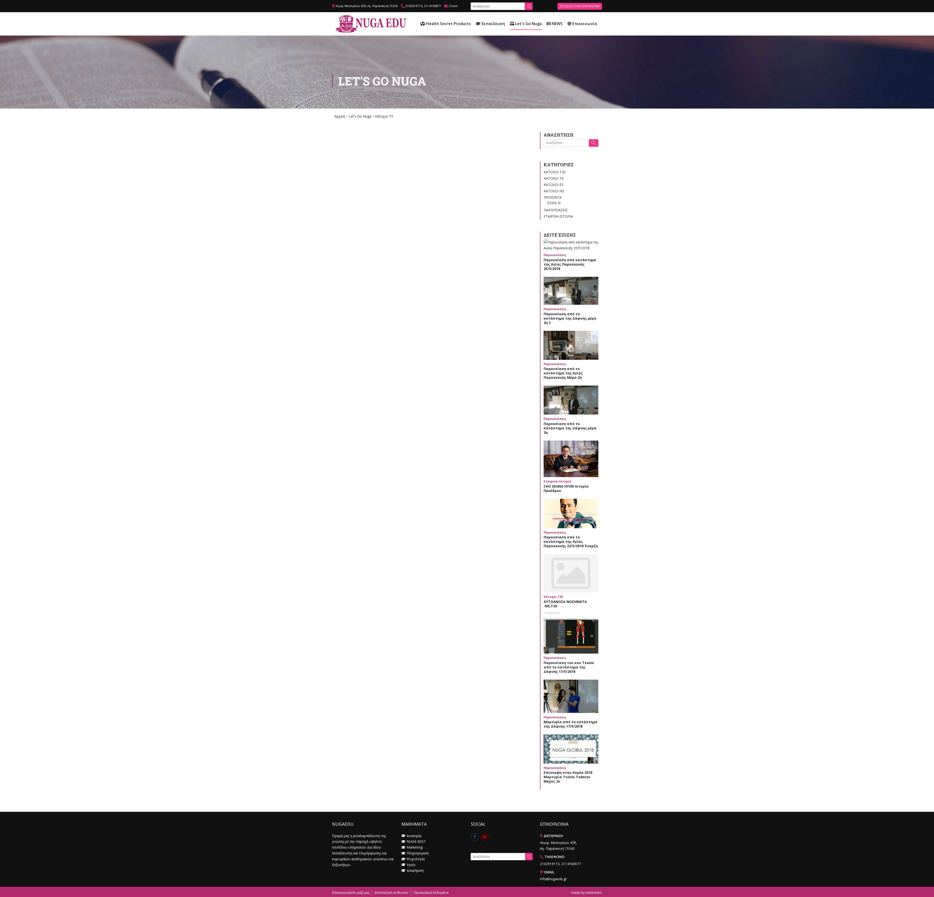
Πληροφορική (418, 853)
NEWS (557, 23)
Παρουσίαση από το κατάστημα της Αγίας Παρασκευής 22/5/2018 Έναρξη (571, 541)
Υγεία (411, 864)
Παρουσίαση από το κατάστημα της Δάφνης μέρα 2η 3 (570, 318)
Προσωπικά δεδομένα (431, 892)
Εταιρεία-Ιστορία (558, 216)
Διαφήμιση (415, 870)
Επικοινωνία (584, 23)
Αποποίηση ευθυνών (391, 892)
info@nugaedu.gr (553, 879)
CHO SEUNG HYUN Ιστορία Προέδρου (566, 488)
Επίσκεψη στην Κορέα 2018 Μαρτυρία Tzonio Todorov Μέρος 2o (568, 777)
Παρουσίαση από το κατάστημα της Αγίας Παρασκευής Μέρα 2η (563, 373)
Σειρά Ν (553, 203)
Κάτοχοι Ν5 (554, 191)
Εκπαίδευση (493, 23)
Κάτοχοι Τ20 (555, 172)
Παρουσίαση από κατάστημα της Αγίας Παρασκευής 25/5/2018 (570, 264)
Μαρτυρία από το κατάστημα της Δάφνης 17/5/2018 (570, 724)
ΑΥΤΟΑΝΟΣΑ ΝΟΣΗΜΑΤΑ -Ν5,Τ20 (565, 603)
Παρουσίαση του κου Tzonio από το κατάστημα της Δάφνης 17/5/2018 (569, 667)
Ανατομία (414, 835)
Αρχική (339, 116)
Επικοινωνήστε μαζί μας (350, 892)
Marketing (414, 847)
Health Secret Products (448, 23)
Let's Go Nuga (528, 23)
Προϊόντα (553, 197)
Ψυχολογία (416, 859)
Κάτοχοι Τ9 (554, 178)
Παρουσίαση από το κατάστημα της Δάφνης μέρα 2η (570, 428)
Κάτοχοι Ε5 (553, 184)
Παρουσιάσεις (556, 210)
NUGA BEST (416, 841)
